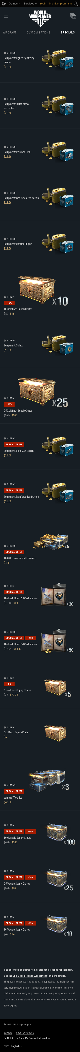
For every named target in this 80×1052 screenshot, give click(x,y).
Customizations (38, 32)
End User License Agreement (30, 976)
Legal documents (25, 1032)
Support (8, 1032)
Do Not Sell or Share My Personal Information (27, 1038)
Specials (68, 32)
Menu (6, 17)
